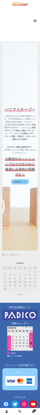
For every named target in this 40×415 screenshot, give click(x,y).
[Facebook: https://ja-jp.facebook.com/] (6, 404)
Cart (31, 409)
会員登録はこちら (20, 182)
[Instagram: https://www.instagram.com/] (24, 404)
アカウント (6, 411)
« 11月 (19, 294)
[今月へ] (27, 328)
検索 (20, 411)
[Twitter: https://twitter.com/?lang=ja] (15, 404)
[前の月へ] (23, 328)
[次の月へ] (31, 328)
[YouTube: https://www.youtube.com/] (33, 404)
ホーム (7, 255)
